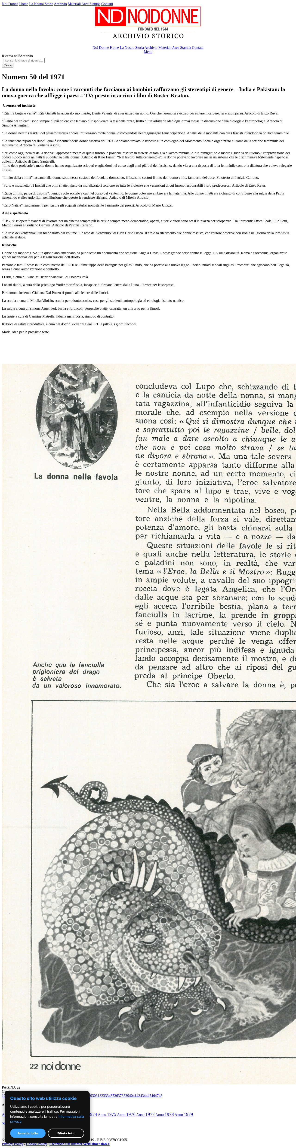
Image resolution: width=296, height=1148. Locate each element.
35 (112, 1096)
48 (160, 1096)
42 (138, 1096)
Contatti (107, 4)
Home (23, 4)
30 (94, 1096)
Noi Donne (10, 4)
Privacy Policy (12, 1144)
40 (131, 1096)
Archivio (60, 4)
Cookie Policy (36, 1144)
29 (90, 1096)
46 (153, 1096)
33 (105, 1096)
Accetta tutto (28, 1133)
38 (123, 1096)
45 (149, 1096)
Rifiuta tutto (66, 1133)
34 (109, 1096)
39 (127, 1096)
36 (116, 1096)
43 (142, 1096)
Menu (148, 52)
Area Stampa (90, 4)
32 (101, 1096)
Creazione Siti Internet (79, 1144)
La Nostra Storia (41, 4)
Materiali (74, 4)
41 (134, 1096)
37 (120, 1096)
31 (97, 1096)
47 (157, 1096)
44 (146, 1096)
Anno (107, 1115)
